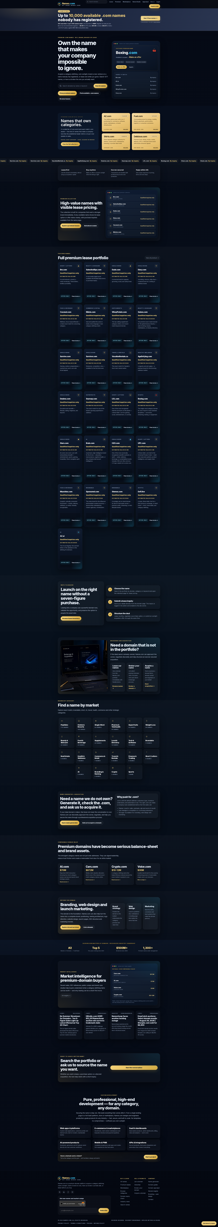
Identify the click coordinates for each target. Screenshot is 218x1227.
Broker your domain (138, 1189)
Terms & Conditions (78, 1223)
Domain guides (153, 1185)
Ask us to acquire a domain (92, 823)
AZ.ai (187, 161)
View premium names (67, 93)
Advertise (137, 1185)
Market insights (153, 1191)
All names (123, 1181)
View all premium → (152, 258)
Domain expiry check (125, 1197)
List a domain (88, 927)
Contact (150, 1199)
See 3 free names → (150, 18)
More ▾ (152, 1)
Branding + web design (153, 1195)
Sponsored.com (129, 161)
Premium (118, 1)
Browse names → (117, 687)
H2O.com (68, 161)
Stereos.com (151, 161)
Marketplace (127, 1)
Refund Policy (99, 1223)
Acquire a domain (140, 1193)
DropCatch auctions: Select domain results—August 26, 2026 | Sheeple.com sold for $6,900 (147, 1020)
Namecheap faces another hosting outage (120, 1018)
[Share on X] (59, 1192)
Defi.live (171, 161)
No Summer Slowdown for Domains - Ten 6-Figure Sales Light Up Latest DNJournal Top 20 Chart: (70, 1020)
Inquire (131, 67)
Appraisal (146, 1)
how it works (157, 22)
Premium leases (125, 1185)
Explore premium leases (70, 226)
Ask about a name (90, 226)
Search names (100, 86)
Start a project (151, 1157)
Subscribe (103, 1210)
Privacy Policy (63, 1223)
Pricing (89, 1223)
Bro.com (204, 161)
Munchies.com (107, 161)
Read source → (64, 881)
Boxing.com (11, 161)
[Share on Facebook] (68, 1192)
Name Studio (137, 1)
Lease (111, 1)
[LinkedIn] (64, 1192)
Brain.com (49, 161)
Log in (158, 1)
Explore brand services (70, 927)
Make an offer (121, 67)
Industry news (125, 1201)
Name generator (153, 1181)
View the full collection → (70, 144)
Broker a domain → (132, 687)
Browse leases (65, 99)
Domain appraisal (153, 1188)
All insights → (66, 995)
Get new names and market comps (72, 1198)
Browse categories (123, 1192)
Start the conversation (134, 1067)
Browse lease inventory (71, 618)
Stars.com (30, 161)
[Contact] (72, 1192)
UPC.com (87, 161)
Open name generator (70, 823)
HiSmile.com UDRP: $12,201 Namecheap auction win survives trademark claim (95, 1019)
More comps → (142, 879)
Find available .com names (89, 93)
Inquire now (154, 6)
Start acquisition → (149, 685)
